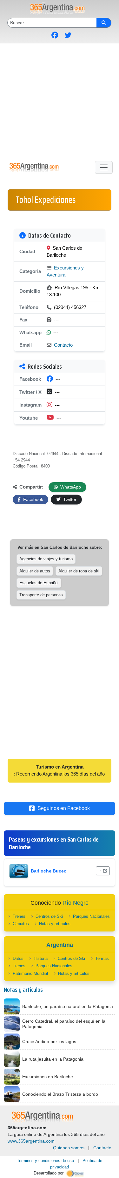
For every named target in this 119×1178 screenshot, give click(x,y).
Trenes (19, 916)
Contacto (63, 345)
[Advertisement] (59, 101)
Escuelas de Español (38, 582)
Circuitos (21, 923)
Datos (18, 958)
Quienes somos (68, 1147)
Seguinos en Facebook (63, 808)
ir (100, 871)
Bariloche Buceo (49, 870)
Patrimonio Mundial (30, 973)
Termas (102, 958)
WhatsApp (70, 487)
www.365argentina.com (31, 1141)
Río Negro (76, 903)
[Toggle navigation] (104, 167)
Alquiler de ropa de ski (78, 571)
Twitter (69, 499)
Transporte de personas (41, 595)
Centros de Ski (49, 916)
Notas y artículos (54, 923)
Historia (41, 958)
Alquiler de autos (34, 571)
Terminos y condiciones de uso (45, 1160)
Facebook (32, 499)
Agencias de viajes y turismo (46, 558)
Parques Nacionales (91, 916)
